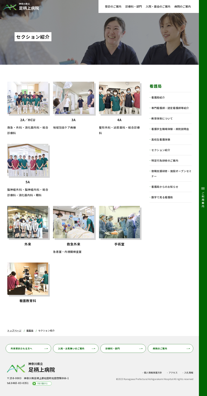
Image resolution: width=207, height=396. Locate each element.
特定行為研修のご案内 (164, 160)
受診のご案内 (113, 6)
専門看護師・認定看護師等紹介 (170, 108)
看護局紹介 (158, 97)
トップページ (14, 330)
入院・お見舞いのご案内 (71, 348)
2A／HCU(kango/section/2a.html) (27, 109)
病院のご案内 (182, 6)
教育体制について (162, 118)
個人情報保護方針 (153, 372)
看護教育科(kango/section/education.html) (27, 284)
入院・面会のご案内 (158, 6)
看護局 (29, 330)
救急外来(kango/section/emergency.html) (73, 230)
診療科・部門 (133, 6)
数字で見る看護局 (162, 197)
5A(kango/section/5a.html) (27, 171)
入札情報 (188, 372)
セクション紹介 (160, 150)
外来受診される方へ (21, 348)
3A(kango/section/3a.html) (73, 109)
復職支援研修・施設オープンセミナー (171, 173)
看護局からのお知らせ (164, 187)
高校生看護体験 (160, 139)
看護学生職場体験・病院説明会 (170, 129)
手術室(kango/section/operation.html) (119, 230)
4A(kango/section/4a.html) (119, 109)
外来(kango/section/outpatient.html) (27, 230)
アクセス (173, 372)
